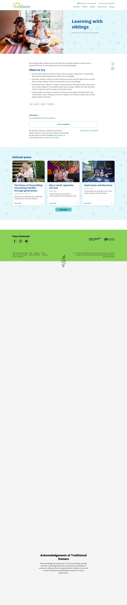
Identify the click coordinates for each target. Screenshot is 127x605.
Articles (76, 7)
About (112, 7)
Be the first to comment (89, 131)
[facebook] (112, 64)
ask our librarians (52, 138)
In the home (51, 104)
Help (31, 253)
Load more (63, 210)
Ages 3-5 (43, 104)
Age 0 (31, 104)
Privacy (43, 253)
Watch (85, 7)
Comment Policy (47, 133)
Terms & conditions (17, 257)
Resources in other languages (88, 3)
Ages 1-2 (37, 104)
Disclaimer (45, 255)
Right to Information (34, 255)
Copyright (36, 253)
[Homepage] (94, 239)
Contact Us (61, 135)
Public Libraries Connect (19, 255)
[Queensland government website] (109, 239)
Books (92, 7)
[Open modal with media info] (61, 51)
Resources (102, 7)
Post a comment (63, 124)
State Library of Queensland (107, 3)
